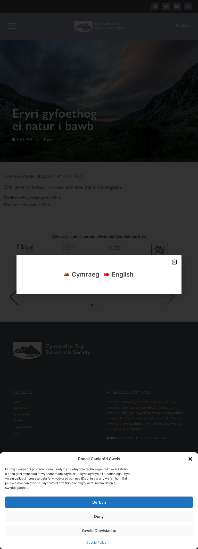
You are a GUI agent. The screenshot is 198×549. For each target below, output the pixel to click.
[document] (99, 274)
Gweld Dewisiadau (99, 530)
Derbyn (99, 502)
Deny (99, 516)
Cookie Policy (96, 542)
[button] (190, 459)
